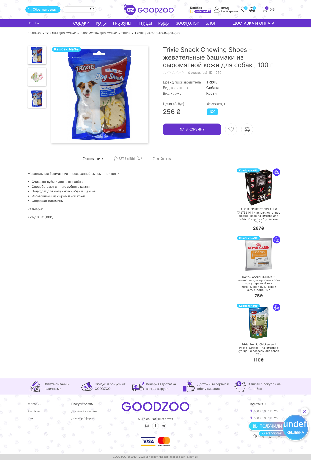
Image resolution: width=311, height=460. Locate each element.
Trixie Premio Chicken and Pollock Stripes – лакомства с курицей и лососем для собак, (259, 349)
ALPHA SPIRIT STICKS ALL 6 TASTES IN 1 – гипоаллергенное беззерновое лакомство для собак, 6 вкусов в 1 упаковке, (258, 216)
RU (31, 23)
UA (37, 23)
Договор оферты (82, 418)
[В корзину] (246, 199)
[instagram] (147, 425)
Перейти (263, 199)
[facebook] (155, 425)
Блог (211, 23)
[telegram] (164, 425)
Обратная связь (44, 9)
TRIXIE (125, 33)
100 (212, 112)
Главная (34, 33)
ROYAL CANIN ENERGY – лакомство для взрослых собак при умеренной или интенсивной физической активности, (258, 283)
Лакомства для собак (98, 33)
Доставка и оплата (253, 23)
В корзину (195, 129)
